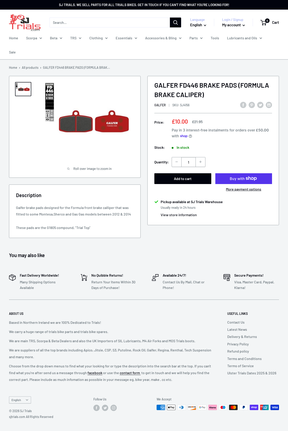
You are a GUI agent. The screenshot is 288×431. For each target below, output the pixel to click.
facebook (95, 373)
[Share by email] (269, 104)
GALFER (160, 105)
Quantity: (161, 162)
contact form (130, 373)
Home (13, 38)
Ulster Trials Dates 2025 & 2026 (251, 373)
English (16, 400)
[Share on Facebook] (243, 104)
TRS (73, 38)
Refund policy (238, 351)
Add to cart (182, 178)
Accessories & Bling (161, 38)
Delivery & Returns (242, 336)
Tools (215, 38)
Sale (12, 52)
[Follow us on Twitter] (105, 408)
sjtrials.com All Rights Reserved (31, 417)
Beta (53, 38)
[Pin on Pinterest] (252, 104)
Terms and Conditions (244, 358)
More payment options (243, 189)
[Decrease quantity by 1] (176, 162)
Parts (193, 38)
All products (30, 67)
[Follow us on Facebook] (96, 408)
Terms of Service (240, 366)
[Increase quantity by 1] (200, 162)
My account (231, 24)
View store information (179, 214)
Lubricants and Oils (242, 38)
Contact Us (236, 322)
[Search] (175, 22)
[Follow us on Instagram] (113, 408)
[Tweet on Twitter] (260, 104)
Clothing (96, 38)
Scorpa (31, 38)
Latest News (237, 329)
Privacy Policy (238, 344)
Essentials (124, 38)
